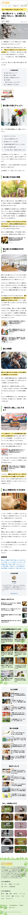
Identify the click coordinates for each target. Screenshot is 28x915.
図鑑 (13, 896)
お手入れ (15, 893)
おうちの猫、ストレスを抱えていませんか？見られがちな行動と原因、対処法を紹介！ (14, 562)
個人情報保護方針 (13, 905)
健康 (7, 893)
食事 (11, 893)
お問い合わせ (12, 907)
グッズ (2, 896)
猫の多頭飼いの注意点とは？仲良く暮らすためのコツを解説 (14, 568)
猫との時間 (7, 80)
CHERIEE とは (4, 905)
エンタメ (17, 896)
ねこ (6, 5)
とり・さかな (16, 884)
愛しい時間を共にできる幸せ (11, 84)
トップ (2, 5)
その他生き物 (12, 886)
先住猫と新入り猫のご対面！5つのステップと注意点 (14, 564)
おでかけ (8, 896)
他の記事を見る (14, 593)
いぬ (2, 884)
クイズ (22, 896)
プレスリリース (9, 898)
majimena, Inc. (19, 911)
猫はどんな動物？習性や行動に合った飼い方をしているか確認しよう (14, 560)
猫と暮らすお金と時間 (10, 75)
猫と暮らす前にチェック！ (11, 73)
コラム (2, 898)
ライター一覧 (4, 907)
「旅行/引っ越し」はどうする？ (12, 82)
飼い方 (9, 5)
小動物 (10, 884)
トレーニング (22, 893)
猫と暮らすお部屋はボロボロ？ (12, 77)
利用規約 (21, 905)
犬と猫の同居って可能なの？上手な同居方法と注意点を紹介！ (14, 566)
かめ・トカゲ (4, 886)
